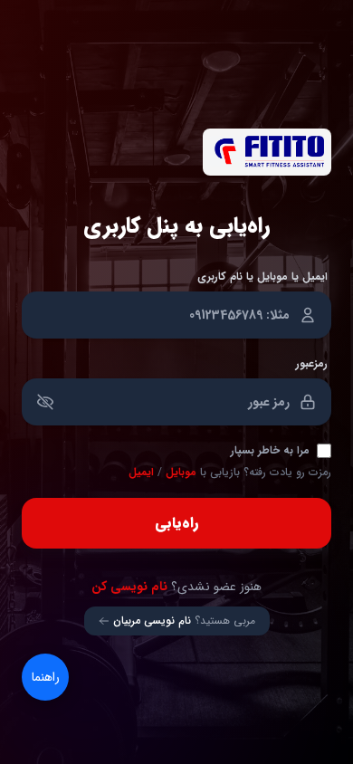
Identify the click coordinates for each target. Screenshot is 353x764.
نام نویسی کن (129, 587)
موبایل (181, 472)
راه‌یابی (176, 522)
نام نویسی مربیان (152, 621)
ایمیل (141, 472)
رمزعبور (312, 364)
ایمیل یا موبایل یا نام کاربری (262, 277)
